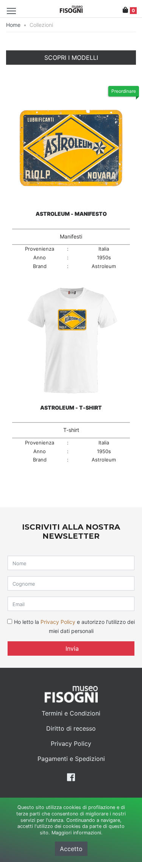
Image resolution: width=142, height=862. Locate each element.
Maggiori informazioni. (77, 833)
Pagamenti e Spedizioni (71, 758)
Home (13, 25)
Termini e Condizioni (71, 713)
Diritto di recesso (71, 728)
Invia (71, 648)
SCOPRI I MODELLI (71, 57)
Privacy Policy (58, 622)
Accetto (71, 849)
